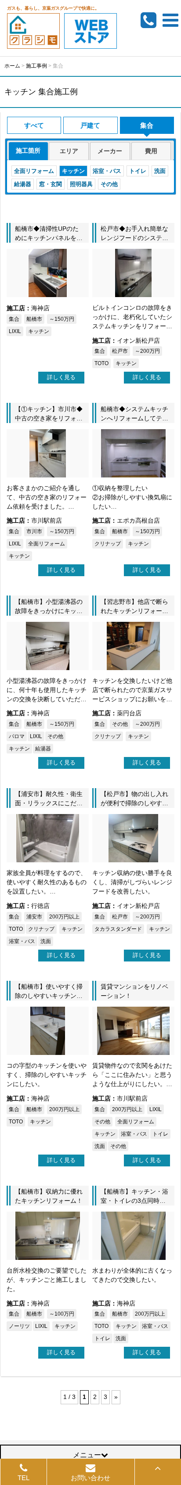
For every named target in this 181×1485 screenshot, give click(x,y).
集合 (146, 125)
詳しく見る (61, 377)
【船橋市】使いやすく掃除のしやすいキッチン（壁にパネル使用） (49, 995)
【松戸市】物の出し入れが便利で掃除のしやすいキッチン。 (134, 803)
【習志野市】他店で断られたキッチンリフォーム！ (134, 611)
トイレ (137, 171)
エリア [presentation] (69, 150)
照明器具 (81, 184)
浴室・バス (107, 171)
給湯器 (22, 184)
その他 (109, 184)
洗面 (160, 171)
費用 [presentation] (151, 150)
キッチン (73, 171)
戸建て (90, 125)
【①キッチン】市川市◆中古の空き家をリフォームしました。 (49, 418)
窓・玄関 (50, 184)
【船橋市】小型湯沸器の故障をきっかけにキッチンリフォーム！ (49, 611)
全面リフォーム (34, 171)
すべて (34, 125)
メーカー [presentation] (110, 150)
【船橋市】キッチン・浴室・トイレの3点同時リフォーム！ (134, 1200)
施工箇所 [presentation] (28, 150)
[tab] (28, 151)
